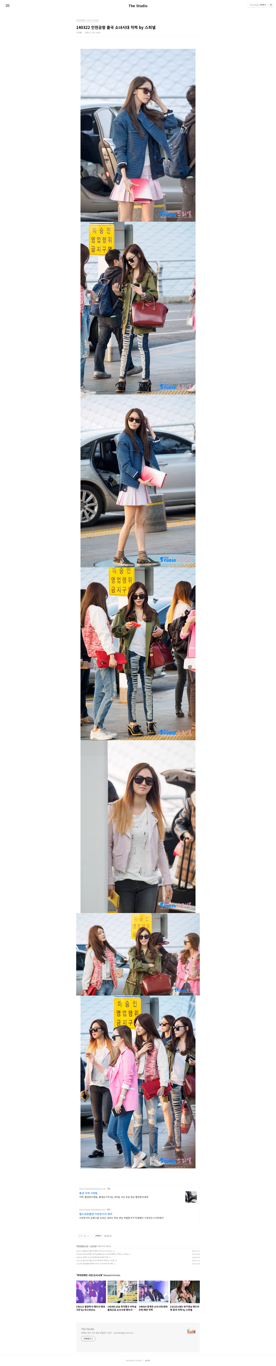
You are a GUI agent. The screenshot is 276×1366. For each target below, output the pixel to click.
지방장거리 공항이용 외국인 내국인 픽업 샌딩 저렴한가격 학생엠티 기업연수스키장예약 (121, 1217)
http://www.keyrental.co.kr (92, 1189)
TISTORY (138, 1360)
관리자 (147, 1360)
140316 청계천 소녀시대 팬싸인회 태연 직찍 (92, 1257)
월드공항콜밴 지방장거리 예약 (95, 1214)
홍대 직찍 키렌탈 (88, 1193)
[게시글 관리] (88, 1236)
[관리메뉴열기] (271, 5)
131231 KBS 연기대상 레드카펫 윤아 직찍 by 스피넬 (95, 1260)
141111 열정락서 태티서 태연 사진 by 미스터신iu (94, 1251)
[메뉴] (7, 6)
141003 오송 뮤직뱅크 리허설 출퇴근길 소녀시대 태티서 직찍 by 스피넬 (102, 1254)
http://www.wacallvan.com (92, 1209)
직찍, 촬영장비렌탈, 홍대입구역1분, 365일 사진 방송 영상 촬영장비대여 (113, 1196)
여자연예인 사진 (82, 1246)
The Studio (138, 5)
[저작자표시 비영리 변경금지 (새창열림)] (108, 1236)
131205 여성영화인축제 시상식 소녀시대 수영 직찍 (94, 1263)
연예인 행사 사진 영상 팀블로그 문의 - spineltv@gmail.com (107, 1332)
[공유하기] (85, 1236)
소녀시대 (93, 1246)
